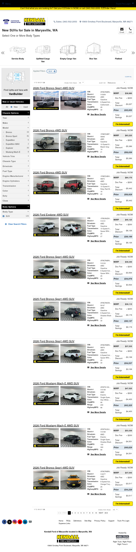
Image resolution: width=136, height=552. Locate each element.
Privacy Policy (99, 520)
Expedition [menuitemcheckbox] (10, 139)
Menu (8, 3)
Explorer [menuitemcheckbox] (9, 147)
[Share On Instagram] (14, 521)
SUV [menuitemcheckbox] (7, 216)
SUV (50, 71)
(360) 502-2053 (70, 21)
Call (130, 32)
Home (61, 520)
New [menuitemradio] (15, 106)
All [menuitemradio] (6, 106)
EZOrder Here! (108, 8)
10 (96, 513)
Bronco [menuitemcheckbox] (8, 132)
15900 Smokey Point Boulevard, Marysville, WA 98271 (107, 21)
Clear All (128, 77)
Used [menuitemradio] (25, 106)
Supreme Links (64, 523)
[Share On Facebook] (4, 521)
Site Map (87, 520)
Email (122, 32)
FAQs (68, 520)
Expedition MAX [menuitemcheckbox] (12, 143)
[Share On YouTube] (20, 521)
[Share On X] (9, 521)
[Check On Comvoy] (30, 521)
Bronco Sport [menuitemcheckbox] (11, 136)
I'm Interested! (123, 124)
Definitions (77, 520)
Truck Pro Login (123, 520)
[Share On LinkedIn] (25, 521)
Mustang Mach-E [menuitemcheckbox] (12, 151)
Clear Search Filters (17, 224)
